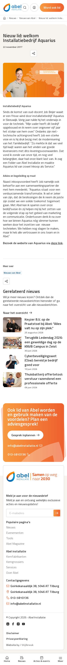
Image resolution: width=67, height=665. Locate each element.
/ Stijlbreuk (26, 645)
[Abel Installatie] (12, 7)
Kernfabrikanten (16, 556)
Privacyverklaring (17, 639)
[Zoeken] (25, 7)
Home (7, 661)
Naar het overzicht (15, 312)
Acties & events (42, 661)
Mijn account (34, 7)
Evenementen (14, 532)
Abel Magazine (15, 543)
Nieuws (21, 661)
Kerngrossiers (15, 562)
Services (11, 567)
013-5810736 (17, 454)
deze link (57, 243)
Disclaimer (12, 633)
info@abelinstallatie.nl (23, 445)
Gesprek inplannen (23, 435)
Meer (60, 660)
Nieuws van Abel (27, 18)
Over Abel (12, 572)
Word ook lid (52, 7)
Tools (9, 538)
